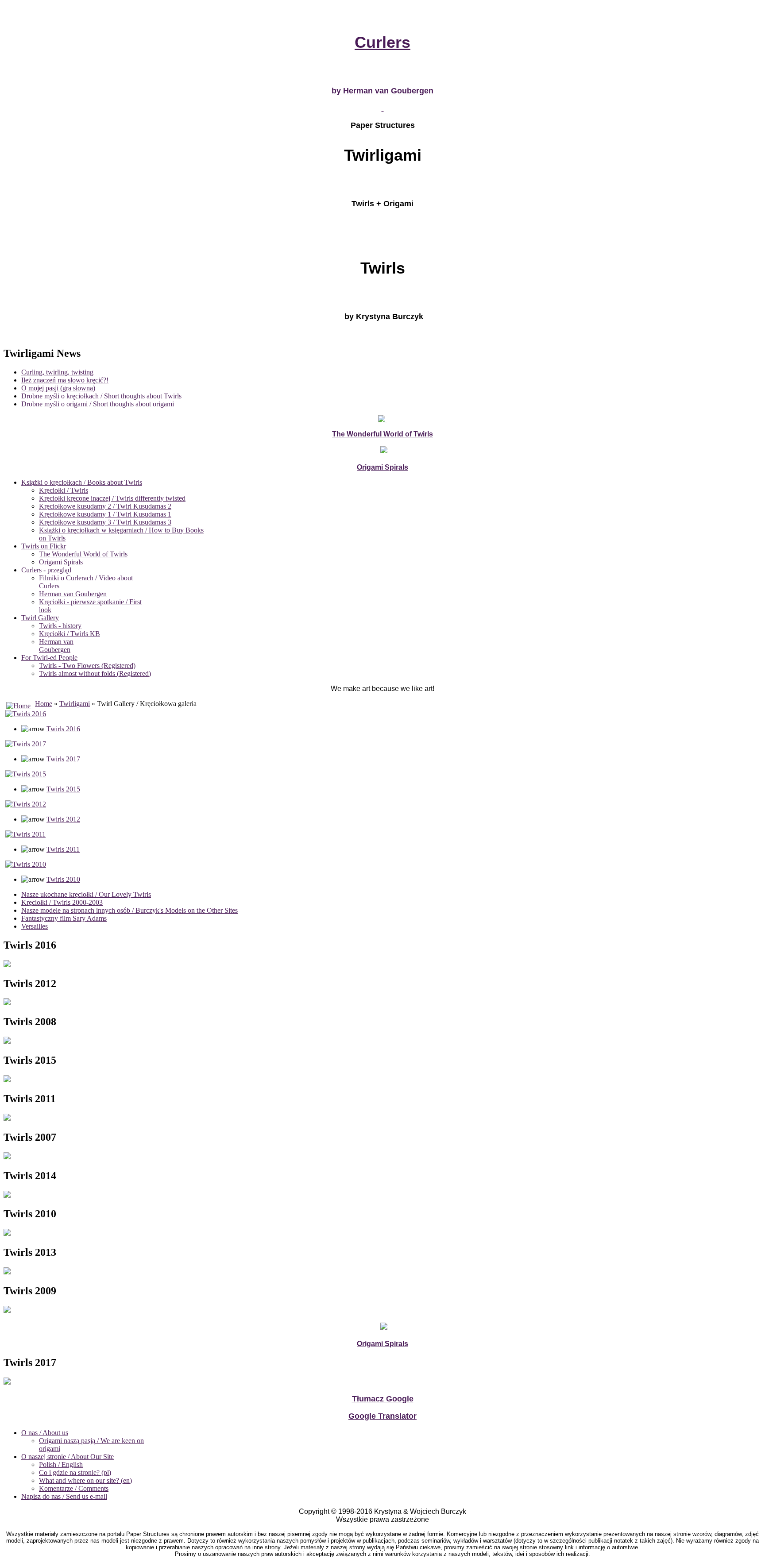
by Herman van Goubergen (382, 90)
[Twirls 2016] (26, 714)
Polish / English (61, 1464)
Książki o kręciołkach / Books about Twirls (81, 482)
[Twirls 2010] (26, 864)
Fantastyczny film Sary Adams (64, 918)
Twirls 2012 (63, 819)
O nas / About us (44, 1432)
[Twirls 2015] (26, 774)
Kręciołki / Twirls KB (69, 633)
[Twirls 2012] (26, 804)
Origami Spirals (61, 562)
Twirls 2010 (63, 879)
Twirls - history (60, 625)
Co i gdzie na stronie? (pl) (75, 1472)
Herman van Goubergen (73, 594)
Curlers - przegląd (46, 570)
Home (43, 703)
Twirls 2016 (63, 729)
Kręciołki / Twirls (63, 490)
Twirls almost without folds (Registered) (95, 673)
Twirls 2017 (63, 759)
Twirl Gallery (40, 617)
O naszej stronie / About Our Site (67, 1456)
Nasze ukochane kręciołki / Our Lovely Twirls (86, 894)
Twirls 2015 (63, 789)
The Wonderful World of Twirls (83, 554)
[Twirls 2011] (25, 834)
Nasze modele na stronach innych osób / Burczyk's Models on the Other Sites (129, 910)
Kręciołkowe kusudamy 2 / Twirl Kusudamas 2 (105, 506)
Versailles (34, 926)
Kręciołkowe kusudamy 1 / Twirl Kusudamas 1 (105, 514)
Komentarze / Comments (73, 1488)
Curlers (382, 42)
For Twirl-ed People (49, 657)
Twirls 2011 (63, 849)
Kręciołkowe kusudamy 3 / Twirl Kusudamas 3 (105, 522)
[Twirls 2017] (26, 744)
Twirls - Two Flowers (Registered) (87, 665)
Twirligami (74, 703)
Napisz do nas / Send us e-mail (64, 1496)
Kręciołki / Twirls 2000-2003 (62, 902)
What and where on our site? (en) (85, 1480)
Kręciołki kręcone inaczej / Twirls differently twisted (112, 498)
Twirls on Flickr (43, 546)
